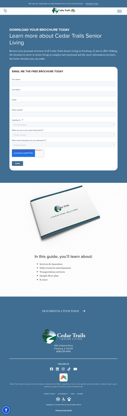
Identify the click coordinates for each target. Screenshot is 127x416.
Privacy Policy (49, 394)
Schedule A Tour (92, 3)
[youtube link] (75, 369)
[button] (6, 410)
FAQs (73, 394)
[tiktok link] (69, 369)
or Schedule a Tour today (60, 311)
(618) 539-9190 (63, 351)
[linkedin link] (57, 369)
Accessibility (63, 394)
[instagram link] (63, 369)
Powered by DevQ (64, 410)
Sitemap (80, 394)
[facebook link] (51, 369)
